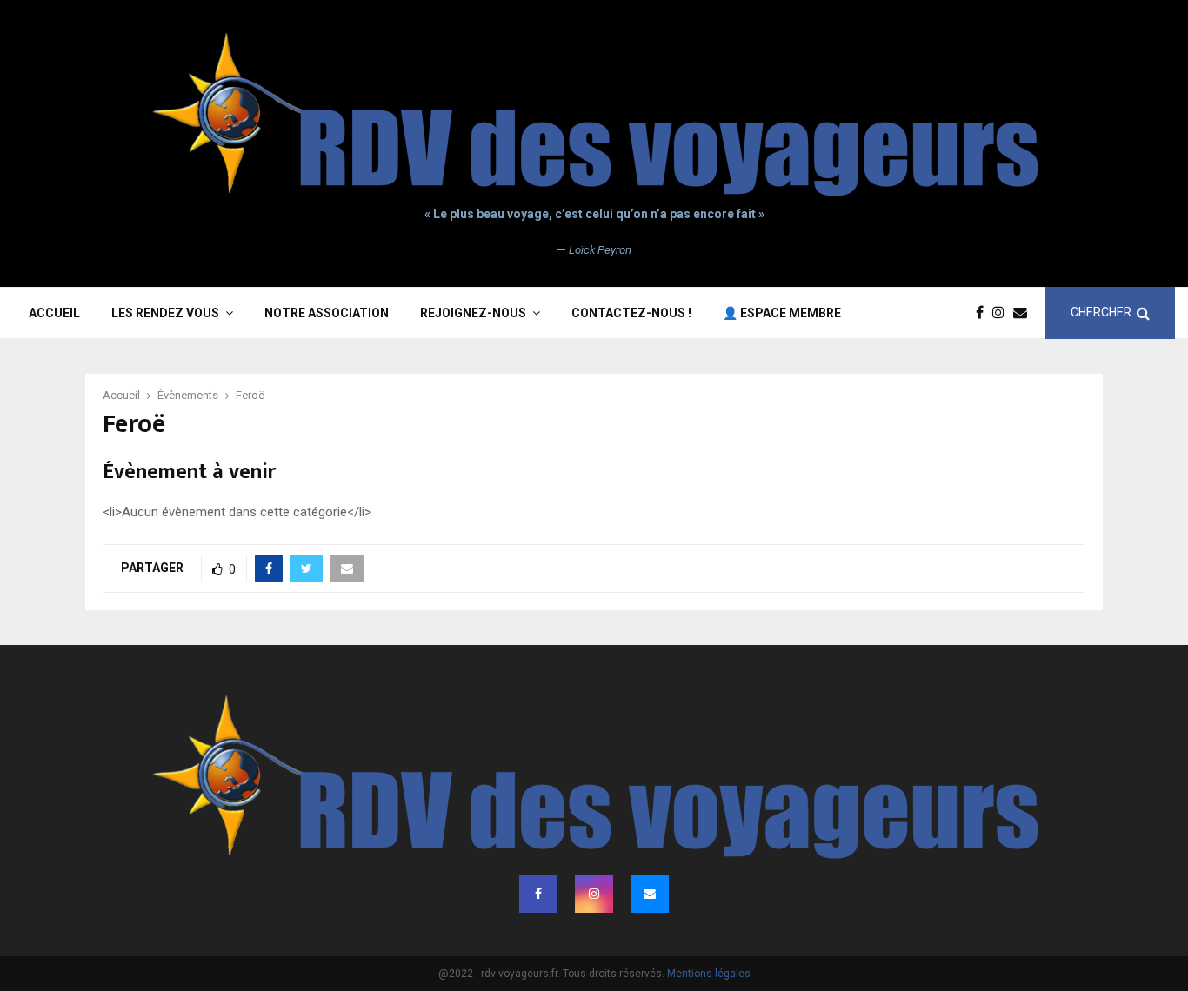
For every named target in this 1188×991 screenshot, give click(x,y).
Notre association (326, 313)
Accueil (54, 313)
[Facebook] (984, 313)
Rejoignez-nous (473, 313)
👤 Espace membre (782, 313)
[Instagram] (1002, 313)
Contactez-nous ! (631, 313)
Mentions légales (709, 974)
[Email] (1024, 313)
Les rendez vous (165, 313)
